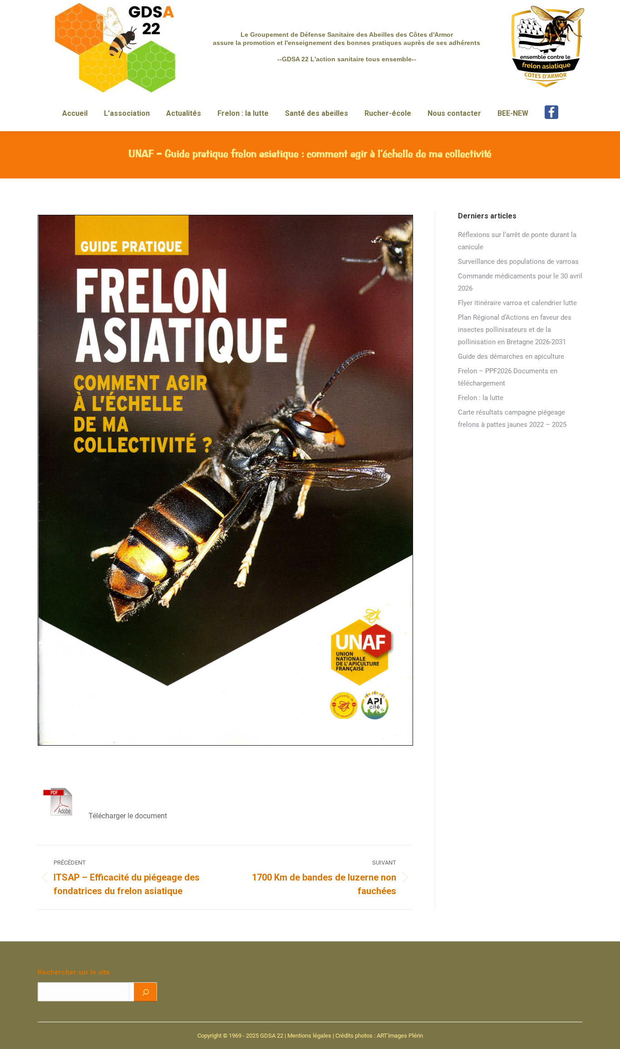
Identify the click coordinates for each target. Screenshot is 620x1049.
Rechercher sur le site (74, 972)
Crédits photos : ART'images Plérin (379, 1035)
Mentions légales (309, 1035)
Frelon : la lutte (480, 398)
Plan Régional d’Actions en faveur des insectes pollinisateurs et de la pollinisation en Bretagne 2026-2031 (514, 329)
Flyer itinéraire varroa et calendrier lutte (517, 303)
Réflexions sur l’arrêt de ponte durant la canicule (517, 241)
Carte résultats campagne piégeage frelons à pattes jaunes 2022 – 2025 (512, 418)
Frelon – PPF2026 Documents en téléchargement (507, 377)
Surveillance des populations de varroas (518, 261)
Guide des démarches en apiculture (511, 356)
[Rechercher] (145, 992)
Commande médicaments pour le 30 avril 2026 (520, 282)
